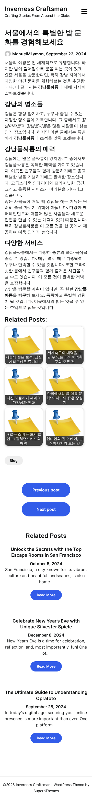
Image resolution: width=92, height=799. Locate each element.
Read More (46, 595)
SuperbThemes (46, 791)
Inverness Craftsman (36, 8)
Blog (14, 460)
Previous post (46, 489)
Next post (46, 509)
